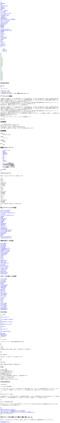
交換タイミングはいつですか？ (8, 376)
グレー (4, 159)
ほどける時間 (3, 281)
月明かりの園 (3, 271)
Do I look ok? (3, 233)
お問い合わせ (7, 409)
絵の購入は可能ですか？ (6, 374)
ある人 (1, 256)
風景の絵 (5, 152)
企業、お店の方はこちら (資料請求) (7, 412)
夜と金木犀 (2, 246)
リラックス (2, 297)
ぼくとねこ (2, 292)
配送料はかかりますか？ (6, 373)
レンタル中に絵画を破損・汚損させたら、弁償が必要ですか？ (14, 375)
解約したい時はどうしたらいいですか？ (9, 379)
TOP (4, 48)
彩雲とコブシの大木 (4, 251)
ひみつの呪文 (3, 304)
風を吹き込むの (3, 309)
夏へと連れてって (4, 265)
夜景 (4, 157)
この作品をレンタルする (5, 92)
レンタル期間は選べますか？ (7, 371)
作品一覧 (5, 50)
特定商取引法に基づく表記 (6, 30)
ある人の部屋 (3, 294)
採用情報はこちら (31, 412)
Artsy (4, 155)
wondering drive (3, 228)
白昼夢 (1, 222)
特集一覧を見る (3, 334)
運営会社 (2, 25)
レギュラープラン (6, 150)
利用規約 (2, 31)
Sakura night (2, 224)
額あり (4, 151)
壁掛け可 (5, 161)
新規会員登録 (3, 421)
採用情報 (2, 26)
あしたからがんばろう (5, 211)
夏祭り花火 (2, 289)
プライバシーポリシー (5, 28)
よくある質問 (3, 169)
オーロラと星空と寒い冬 (5, 231)
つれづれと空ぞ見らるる (5, 237)
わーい (1, 259)
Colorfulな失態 (3, 254)
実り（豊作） (3, 244)
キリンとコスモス (4, 267)
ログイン (8, 421)
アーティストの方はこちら (21, 412)
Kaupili (1, 217)
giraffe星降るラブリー (4, 249)
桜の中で (2, 283)
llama (1, 235)
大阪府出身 (5, 153)
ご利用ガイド (13, 409)
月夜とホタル (3, 261)
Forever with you (3, 273)
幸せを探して (3, 219)
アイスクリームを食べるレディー (7, 215)
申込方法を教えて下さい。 (7, 370)
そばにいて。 (3, 226)
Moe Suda (2, 85)
